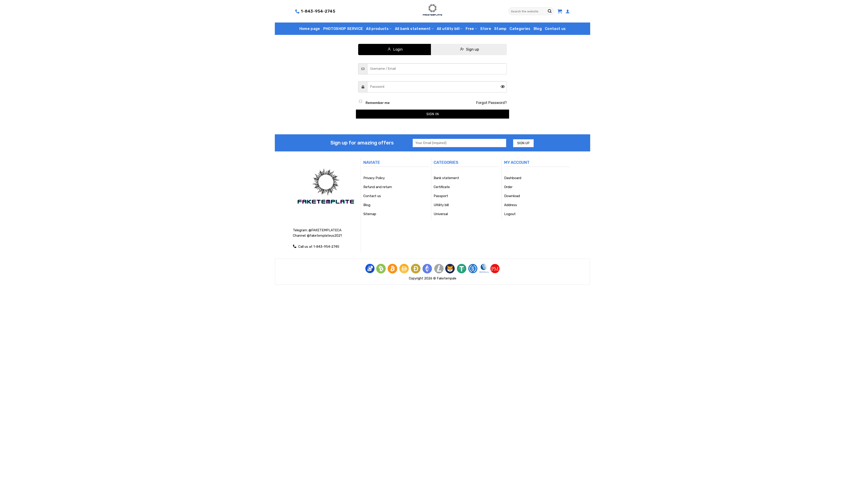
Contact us (555, 29)
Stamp (500, 29)
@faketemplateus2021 (324, 236)
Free (470, 29)
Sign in (432, 114)
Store (485, 29)
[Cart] (560, 11)
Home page (309, 29)
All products (377, 29)
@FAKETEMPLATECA (325, 230)
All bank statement (413, 29)
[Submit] (549, 11)
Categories (520, 29)
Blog (538, 29)
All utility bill (448, 29)
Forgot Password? (491, 103)
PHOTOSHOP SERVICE (343, 29)
